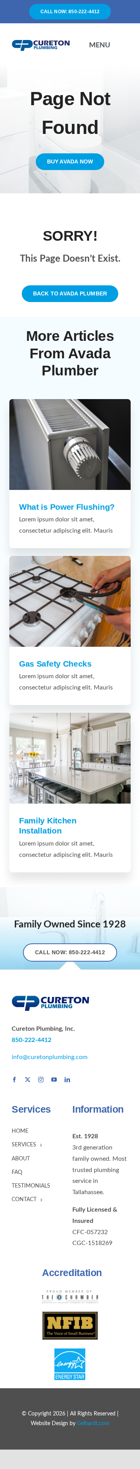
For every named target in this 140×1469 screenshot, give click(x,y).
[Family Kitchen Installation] (70, 758)
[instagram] (41, 1079)
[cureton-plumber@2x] (41, 42)
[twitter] (27, 1079)
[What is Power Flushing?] (70, 444)
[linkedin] (67, 1079)
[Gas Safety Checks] (70, 601)
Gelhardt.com (93, 1423)
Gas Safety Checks (55, 663)
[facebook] (14, 1079)
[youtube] (54, 1079)
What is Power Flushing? (67, 506)
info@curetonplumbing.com (50, 1057)
